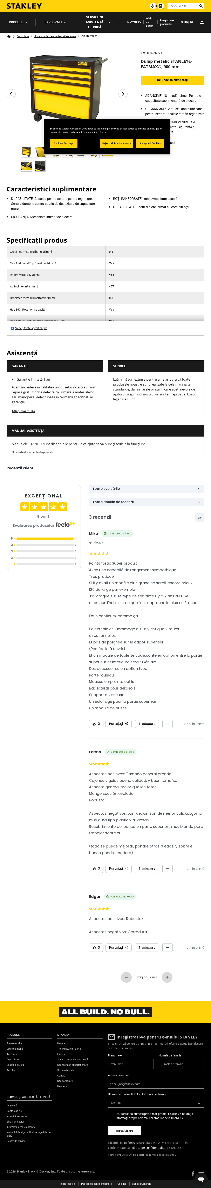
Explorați (53, 22)
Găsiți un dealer (149, 22)
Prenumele (115, 1055)
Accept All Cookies (150, 143)
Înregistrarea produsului (167, 22)
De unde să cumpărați (172, 80)
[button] (193, 1173)
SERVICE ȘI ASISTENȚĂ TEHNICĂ (94, 22)
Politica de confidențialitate (149, 1148)
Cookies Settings (63, 143)
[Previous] (11, 93)
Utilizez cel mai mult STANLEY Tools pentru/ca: (137, 1094)
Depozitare (23, 36)
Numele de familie (170, 1055)
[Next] (123, 93)
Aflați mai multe (23, 411)
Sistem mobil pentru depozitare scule (55, 36)
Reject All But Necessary (116, 143)
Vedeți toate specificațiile (31, 328)
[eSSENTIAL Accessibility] (157, 6)
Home (9, 36)
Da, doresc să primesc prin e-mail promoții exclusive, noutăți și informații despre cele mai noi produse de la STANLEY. (155, 1116)
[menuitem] (18, 22)
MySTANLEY (134, 22)
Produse (16, 22)
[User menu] (202, 22)
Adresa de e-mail (118, 1075)
